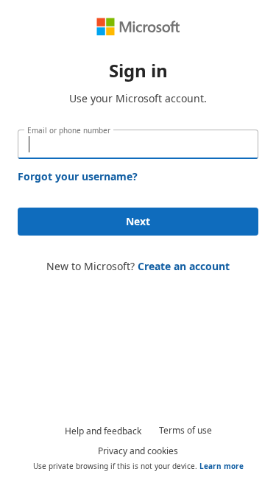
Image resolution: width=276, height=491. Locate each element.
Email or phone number (68, 130)
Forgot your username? (78, 176)
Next (138, 221)
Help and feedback (103, 431)
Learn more (221, 466)
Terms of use (185, 430)
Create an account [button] (184, 266)
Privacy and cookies (138, 451)
